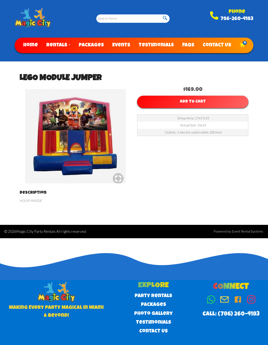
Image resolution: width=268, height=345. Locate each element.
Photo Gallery (153, 313)
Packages (91, 45)
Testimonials (156, 45)
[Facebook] (238, 300)
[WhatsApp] (211, 300)
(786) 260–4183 (239, 314)
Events (121, 45)
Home (30, 45)
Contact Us (217, 45)
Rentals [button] (57, 45)
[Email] (224, 300)
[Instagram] (251, 300)
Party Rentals (153, 296)
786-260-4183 (236, 19)
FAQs (188, 45)
